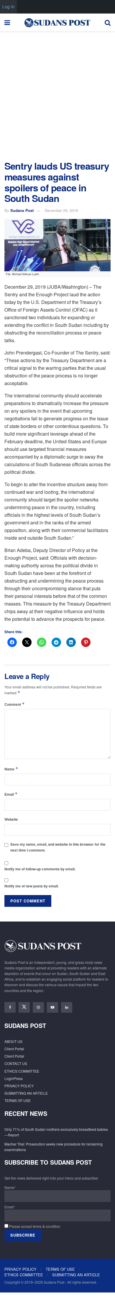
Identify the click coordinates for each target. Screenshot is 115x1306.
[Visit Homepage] (57, 22)
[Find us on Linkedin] (66, 1007)
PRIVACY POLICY (19, 1085)
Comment (14, 704)
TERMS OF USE (17, 1100)
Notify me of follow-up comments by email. (39, 869)
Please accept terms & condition (34, 1226)
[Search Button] (108, 22)
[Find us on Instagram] (38, 1007)
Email (11, 794)
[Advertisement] (57, 94)
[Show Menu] (7, 22)
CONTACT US (15, 1063)
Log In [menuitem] (8, 6)
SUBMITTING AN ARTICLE (26, 1093)
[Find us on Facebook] (10, 1007)
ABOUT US (13, 1041)
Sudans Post (22, 210)
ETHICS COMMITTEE (21, 1070)
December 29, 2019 (61, 210)
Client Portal (14, 1048)
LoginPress (13, 1078)
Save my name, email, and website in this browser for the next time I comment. (58, 847)
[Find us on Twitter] (24, 1007)
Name (11, 769)
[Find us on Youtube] (52, 1007)
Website (11, 819)
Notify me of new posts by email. (31, 886)
